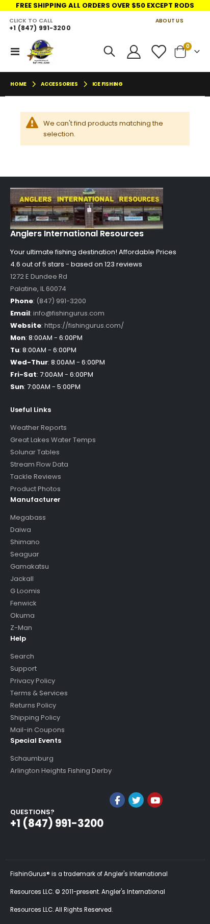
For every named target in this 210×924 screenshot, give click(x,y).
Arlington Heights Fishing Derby (61, 770)
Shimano (25, 542)
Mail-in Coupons (37, 730)
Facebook (117, 800)
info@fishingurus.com (68, 313)
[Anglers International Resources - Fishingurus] (41, 51)
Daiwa (20, 529)
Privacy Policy (32, 681)
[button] (136, 827)
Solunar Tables (35, 452)
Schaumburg (32, 758)
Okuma (22, 615)
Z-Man (21, 628)
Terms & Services (39, 693)
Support (23, 668)
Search (22, 656)
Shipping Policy (35, 717)
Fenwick (23, 603)
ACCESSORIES (59, 84)
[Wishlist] (158, 52)
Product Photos (35, 489)
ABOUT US (169, 21)
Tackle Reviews (35, 476)
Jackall (22, 578)
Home (18, 84)
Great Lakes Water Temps (53, 440)
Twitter (136, 800)
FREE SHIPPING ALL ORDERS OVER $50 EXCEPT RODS (105, 5)
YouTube (155, 800)
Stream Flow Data (39, 464)
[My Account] (134, 52)
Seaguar (24, 554)
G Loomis (25, 591)
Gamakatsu (29, 566)
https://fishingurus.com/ (84, 325)
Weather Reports (38, 427)
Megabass (28, 517)
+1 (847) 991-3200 (39, 27)
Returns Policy (33, 705)
